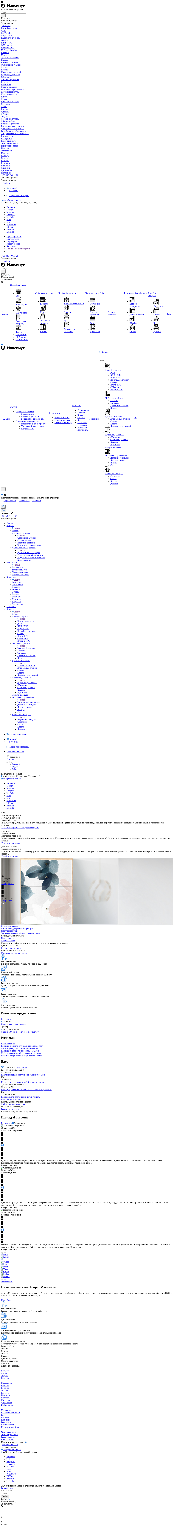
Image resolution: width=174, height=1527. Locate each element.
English (15, 767)
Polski (14, 769)
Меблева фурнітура (26, 648)
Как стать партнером (10, 1412)
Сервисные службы (26, 538)
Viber (9, 219)
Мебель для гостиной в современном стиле (21, 1053)
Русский (16, 764)
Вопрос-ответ (7, 1439)
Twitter (10, 210)
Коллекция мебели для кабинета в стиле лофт (22, 1046)
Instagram (11, 212)
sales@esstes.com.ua (12, 200)
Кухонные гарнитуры (11, 827)
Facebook (11, 207)
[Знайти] (3, 15)
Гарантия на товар (9, 1437)
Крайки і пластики (26, 665)
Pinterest (10, 229)
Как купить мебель (10, 1427)
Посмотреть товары (10, 843)
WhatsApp (11, 224)
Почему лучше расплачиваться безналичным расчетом (26, 1089)
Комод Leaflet (7, 883)
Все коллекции (8, 1043)
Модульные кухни (30, 827)
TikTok (10, 227)
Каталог (15, 614)
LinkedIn (10, 232)
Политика (5, 1420)
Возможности (7, 1425)
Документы (6, 1402)
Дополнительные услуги (28, 552)
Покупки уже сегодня (11, 1099)
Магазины (6, 1410)
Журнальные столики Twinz (14, 953)
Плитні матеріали (25, 621)
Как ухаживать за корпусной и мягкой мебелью (23, 1075)
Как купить (17, 567)
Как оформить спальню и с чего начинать (20, 1097)
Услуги (15, 530)
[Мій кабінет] (2, 492)
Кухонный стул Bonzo (11, 948)
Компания (16, 582)
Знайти (5, 1496)
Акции (4, 1373)
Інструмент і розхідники (28, 702)
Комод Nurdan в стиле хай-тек (8, 939)
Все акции (6, 1019)
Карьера (5, 1393)
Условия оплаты (8, 1432)
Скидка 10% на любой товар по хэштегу (20, 1032)
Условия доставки (9, 1434)
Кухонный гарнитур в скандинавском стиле (21, 1056)
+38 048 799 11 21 (10, 175)
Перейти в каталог (10, 856)
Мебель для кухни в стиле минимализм (19, 1048)
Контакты (5, 1395)
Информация (7, 1405)
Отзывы (5, 1390)
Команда (5, 1388)
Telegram (11, 214)
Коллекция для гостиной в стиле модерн (20, 1051)
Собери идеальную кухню (13, 1104)
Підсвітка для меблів (27, 682)
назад (17, 528)
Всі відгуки (6, 1123)
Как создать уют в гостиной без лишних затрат (23, 1082)
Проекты (5, 1417)
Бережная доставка (10, 1109)
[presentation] (101, 360)
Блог (3, 1415)
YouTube (10, 217)
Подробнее (6, 901)
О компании (7, 1383)
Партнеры (5, 1398)
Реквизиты (6, 1422)
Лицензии (5, 1400)
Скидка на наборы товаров (13, 1024)
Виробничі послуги (26, 719)
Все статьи (22, 1067)
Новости (5, 1385)
